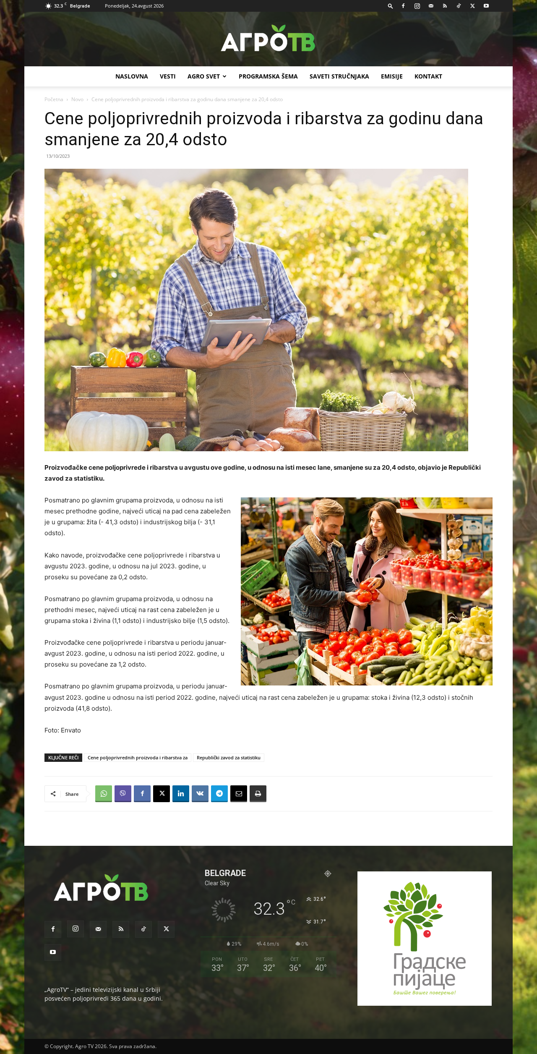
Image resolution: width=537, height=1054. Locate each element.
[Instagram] (417, 6)
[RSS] (444, 6)
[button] (390, 6)
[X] (472, 6)
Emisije (392, 76)
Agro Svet (204, 76)
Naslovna (131, 76)
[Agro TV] (268, 39)
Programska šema (268, 76)
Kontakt (428, 76)
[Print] (258, 793)
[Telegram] (219, 793)
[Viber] (123, 793)
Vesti (168, 76)
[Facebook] (403, 6)
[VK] (200, 793)
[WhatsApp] (103, 793)
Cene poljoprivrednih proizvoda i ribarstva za (138, 757)
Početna (53, 99)
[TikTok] (458, 6)
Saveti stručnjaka (339, 76)
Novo (77, 99)
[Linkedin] (180, 793)
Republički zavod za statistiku (229, 757)
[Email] (238, 793)
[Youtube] (486, 6)
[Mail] (431, 6)
